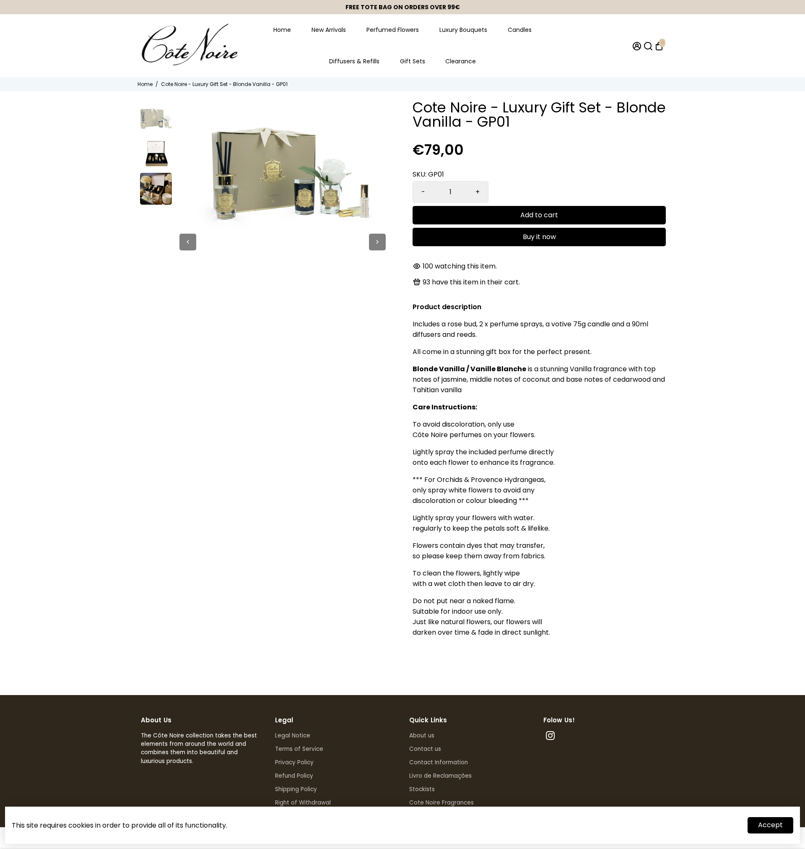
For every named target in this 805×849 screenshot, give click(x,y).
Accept (770, 825)
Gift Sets (412, 61)
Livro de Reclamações (440, 776)
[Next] (377, 242)
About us (421, 736)
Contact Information (438, 762)
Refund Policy (294, 776)
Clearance (460, 61)
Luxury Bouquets (463, 30)
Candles (520, 30)
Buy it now (539, 237)
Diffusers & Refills (354, 61)
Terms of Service (299, 749)
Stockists (422, 789)
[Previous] (187, 242)
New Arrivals (329, 30)
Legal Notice (292, 736)
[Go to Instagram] (550, 736)
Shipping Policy (296, 789)
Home (282, 30)
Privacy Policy (294, 762)
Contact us (425, 749)
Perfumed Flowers (392, 30)
